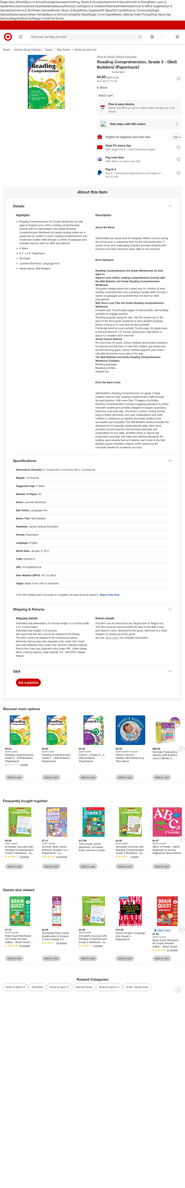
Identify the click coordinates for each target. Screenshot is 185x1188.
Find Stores (56, 18)
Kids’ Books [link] (37, 987)
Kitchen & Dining (138, 2)
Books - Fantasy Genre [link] (137, 987)
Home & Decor (117, 2)
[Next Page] (181, 748)
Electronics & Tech (21, 10)
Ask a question (28, 682)
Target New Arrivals (12, 2)
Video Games (42, 10)
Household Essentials (34, 6)
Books (48, 49)
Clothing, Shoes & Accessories (88, 2)
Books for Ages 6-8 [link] (15, 987)
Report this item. (110, 594)
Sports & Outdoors (94, 6)
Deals (13, 14)
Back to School (35, 2)
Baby (51, 6)
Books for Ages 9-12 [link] (109, 987)
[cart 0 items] (177, 37)
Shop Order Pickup (138, 14)
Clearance (23, 14)
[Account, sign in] (159, 37)
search (140, 37)
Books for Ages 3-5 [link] (59, 987)
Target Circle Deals (100, 14)
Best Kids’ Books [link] (84, 987)
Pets (109, 6)
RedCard (27, 18)
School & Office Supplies (148, 6)
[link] (111, 72)
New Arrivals (38, 14)
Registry (15, 18)
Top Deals (82, 14)
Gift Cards (118, 10)
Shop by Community (138, 10)
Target (6, 49)
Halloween (62, 2)
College (50, 2)
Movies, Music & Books (66, 10)
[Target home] (8, 36)
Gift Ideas (106, 10)
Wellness (126, 6)
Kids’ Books (63, 49)
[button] (111, 72)
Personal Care (73, 6)
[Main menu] (21, 37)
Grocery (15, 6)
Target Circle (41, 18)
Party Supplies (90, 10)
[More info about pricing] (178, 78)
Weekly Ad (119, 14)
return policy (112, 637)
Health (116, 6)
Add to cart (105, 95)
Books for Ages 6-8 (85, 49)
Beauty (59, 6)
